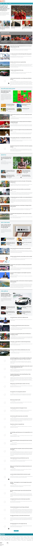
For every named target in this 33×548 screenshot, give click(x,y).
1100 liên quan (14, 198)
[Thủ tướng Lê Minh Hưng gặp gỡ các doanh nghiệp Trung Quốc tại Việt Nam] (5, 275)
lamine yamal (30, 539)
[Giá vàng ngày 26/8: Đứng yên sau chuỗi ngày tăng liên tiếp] (3, 105)
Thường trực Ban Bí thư (23, 540)
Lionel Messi (7, 537)
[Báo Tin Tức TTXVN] (0, 11)
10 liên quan (27, 244)
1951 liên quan (14, 191)
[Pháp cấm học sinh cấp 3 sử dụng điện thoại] (5, 427)
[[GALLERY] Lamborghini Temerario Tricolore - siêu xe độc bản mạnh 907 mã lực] (22, 299)
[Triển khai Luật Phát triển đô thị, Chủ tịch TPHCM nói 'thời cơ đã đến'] (5, 259)
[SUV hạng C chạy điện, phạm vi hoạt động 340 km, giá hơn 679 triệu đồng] (19, 312)
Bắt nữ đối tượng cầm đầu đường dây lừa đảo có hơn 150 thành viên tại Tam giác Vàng (5, 28)
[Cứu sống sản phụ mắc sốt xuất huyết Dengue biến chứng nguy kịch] (5, 57)
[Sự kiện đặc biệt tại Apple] (19, 109)
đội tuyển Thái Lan (18, 537)
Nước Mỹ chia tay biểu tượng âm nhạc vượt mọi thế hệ (19, 416)
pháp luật (4, 537)
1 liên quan (26, 173)
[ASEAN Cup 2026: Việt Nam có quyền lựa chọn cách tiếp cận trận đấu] (16, 37)
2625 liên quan (15, 442)
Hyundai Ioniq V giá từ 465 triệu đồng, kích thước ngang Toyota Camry (10, 307)
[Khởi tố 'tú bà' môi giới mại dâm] (5, 402)
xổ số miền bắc (22, 538)
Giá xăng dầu (28, 536)
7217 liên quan (5, 93)
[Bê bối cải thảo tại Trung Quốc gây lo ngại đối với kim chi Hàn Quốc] (3, 109)
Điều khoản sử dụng (2, 544)
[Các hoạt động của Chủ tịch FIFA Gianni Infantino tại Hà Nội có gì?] (6, 37)
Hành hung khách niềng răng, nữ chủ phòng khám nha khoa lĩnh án (20, 137)
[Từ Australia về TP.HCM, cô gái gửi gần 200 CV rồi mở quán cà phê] (3, 171)
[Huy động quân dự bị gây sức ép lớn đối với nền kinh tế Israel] (5, 518)
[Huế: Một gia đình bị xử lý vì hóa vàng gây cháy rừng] (5, 526)
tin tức (11, 536)
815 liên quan (15, 71)
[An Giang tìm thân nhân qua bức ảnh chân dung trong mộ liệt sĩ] (5, 502)
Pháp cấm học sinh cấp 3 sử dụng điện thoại (17, 424)
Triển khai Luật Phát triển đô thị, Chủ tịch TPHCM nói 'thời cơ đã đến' (21, 256)
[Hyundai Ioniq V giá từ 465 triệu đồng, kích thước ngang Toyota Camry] (3, 308)
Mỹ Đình (22, 537)
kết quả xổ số (8, 536)
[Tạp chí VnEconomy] (1, 93)
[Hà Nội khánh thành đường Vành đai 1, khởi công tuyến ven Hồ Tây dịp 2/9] (5, 216)
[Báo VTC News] (11, 434)
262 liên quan (15, 257)
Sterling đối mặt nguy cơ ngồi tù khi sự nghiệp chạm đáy (19, 317)
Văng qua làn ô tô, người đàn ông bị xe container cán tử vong (19, 383)
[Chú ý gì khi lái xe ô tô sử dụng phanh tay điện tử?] (5, 394)
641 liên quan (14, 63)
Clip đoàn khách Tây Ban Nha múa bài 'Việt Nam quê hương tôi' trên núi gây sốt (10, 176)
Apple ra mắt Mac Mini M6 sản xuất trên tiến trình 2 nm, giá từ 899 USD (6, 226)
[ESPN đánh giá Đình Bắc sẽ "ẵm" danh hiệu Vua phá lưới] (26, 37)
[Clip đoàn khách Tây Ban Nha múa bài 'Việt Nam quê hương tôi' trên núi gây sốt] (3, 176)
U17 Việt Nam (22, 539)
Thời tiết (5, 538)
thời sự (25, 539)
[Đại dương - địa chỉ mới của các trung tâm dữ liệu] (5, 65)
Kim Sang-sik (14, 536)
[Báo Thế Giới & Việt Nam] (6, 314)
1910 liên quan (16, 508)
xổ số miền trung (25, 537)
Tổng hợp (7, 543)
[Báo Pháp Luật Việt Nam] (11, 425)
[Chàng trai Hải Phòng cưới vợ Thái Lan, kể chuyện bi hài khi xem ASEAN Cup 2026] (19, 171)
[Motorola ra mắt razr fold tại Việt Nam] (19, 243)
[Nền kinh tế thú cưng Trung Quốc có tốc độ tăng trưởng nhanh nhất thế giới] (5, 267)
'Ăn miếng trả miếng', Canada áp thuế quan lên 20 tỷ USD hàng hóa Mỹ (27, 28)
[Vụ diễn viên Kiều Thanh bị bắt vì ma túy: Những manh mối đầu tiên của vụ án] (5, 81)
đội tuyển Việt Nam (9, 538)
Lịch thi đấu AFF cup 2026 (27, 538)
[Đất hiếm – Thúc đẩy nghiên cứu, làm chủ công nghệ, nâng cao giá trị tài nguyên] (5, 485)
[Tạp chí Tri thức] (22, 109)
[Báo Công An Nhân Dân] (11, 508)
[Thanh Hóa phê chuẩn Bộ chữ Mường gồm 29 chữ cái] (5, 411)
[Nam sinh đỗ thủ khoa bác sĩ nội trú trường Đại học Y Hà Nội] (22, 163)
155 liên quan (15, 368)
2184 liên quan (15, 434)
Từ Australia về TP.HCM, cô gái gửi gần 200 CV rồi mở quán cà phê (10, 171)
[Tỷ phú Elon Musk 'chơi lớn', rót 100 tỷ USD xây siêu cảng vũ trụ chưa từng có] (3, 243)
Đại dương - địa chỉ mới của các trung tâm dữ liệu (18, 62)
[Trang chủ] (2, 1)
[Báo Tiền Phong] (11, 80)
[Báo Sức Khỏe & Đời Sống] (11, 442)
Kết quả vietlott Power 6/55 (14, 540)
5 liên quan (10, 111)
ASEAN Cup (29, 537)
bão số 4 (3, 540)
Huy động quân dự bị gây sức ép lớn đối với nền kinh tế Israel (20, 515)
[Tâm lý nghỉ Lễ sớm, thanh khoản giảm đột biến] (22, 96)
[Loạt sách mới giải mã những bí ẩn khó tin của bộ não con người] (5, 477)
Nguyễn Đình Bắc (21, 536)
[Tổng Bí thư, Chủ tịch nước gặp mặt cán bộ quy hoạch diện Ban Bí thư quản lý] (5, 132)
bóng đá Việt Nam (14, 537)
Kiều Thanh (32, 537)
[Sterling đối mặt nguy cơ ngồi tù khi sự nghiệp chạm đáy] (5, 320)
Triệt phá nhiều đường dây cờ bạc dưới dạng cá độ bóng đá (19, 507)
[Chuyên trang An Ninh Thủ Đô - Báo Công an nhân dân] (10, 191)
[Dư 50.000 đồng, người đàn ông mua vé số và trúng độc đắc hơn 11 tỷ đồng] (5, 435)
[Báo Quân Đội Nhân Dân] (11, 376)
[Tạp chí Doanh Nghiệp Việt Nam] (23, 314)
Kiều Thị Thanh (1, 538)
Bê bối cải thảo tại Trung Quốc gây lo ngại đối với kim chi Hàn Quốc (10, 109)
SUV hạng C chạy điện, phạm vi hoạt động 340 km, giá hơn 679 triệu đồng (26, 312)
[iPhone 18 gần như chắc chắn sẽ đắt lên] (19, 239)
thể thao (5, 536)
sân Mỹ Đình (17, 536)
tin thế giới (14, 539)
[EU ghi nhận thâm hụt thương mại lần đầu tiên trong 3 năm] (5, 461)
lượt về (12, 539)
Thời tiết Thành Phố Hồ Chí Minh (16, 538)
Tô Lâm (27, 539)
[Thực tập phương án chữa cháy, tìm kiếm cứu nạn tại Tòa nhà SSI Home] (5, 192)
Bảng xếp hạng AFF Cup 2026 (7, 540)
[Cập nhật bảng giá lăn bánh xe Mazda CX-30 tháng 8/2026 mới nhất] (3, 312)
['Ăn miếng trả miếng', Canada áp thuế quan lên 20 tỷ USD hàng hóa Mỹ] (27, 23)
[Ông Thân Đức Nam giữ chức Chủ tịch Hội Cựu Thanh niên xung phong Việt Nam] (5, 148)
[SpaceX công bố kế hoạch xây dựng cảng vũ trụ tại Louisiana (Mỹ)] (5, 251)
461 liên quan (5, 11)
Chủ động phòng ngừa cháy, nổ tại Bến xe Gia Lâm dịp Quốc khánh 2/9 (21, 197)
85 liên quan (15, 80)
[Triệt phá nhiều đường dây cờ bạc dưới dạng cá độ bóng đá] (5, 510)
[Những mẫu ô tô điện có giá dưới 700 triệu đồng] (19, 308)
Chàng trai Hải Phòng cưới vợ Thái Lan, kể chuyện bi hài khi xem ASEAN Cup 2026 (26, 171)
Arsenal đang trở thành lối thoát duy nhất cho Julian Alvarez (19, 325)
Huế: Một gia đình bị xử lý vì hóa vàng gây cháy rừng (18, 523)
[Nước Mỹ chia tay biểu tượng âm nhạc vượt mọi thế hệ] (5, 419)
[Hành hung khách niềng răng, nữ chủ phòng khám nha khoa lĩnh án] (5, 140)
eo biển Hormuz (19, 540)
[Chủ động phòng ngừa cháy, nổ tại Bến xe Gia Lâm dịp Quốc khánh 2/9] (5, 200)
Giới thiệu (1, 543)
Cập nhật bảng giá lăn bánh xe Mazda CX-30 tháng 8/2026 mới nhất (10, 312)
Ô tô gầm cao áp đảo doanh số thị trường (16, 70)
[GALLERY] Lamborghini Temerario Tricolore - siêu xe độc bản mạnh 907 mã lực (6, 294)
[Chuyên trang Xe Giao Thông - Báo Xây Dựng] (11, 71)
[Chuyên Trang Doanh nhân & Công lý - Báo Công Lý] (1, 228)
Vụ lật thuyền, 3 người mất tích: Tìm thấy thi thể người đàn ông (20, 341)
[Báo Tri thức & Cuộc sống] (2, 297)
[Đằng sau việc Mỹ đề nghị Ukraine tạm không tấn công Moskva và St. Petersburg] (5, 469)
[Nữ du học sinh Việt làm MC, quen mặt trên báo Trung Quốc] (19, 176)
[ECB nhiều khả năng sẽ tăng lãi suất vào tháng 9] (19, 105)
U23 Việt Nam (1, 539)
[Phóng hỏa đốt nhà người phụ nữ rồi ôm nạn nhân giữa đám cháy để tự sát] (5, 117)
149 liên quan (15, 484)
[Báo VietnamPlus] (23, 106)
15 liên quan (15, 417)
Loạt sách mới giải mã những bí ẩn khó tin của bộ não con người (20, 474)
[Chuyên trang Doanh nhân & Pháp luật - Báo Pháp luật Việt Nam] (23, 244)
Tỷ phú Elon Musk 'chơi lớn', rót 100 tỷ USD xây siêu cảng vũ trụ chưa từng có (10, 243)
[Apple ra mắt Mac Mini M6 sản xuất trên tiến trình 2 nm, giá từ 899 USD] (22, 230)
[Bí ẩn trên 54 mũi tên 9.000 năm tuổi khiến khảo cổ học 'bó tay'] (5, 352)
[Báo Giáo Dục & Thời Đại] (10, 500)
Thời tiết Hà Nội (18, 539)
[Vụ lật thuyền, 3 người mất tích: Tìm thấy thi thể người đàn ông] (5, 344)
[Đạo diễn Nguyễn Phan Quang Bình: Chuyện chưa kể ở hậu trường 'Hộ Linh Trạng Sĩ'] (5, 451)
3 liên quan (10, 314)
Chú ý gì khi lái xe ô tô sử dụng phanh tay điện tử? (18, 391)
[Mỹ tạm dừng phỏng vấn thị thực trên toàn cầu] (16, 23)
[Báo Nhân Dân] (7, 106)
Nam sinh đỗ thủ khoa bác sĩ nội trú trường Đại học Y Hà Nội (6, 158)
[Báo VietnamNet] (23, 173)
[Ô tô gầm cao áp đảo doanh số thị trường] (5, 73)
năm (0, 540)
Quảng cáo (1, 545)
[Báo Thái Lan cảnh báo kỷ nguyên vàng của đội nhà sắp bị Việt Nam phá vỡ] (5, 493)
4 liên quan (11, 245)
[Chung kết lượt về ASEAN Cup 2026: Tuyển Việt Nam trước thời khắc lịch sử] (21, 12)
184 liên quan (15, 326)
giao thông (25, 536)
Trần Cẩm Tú (10, 537)
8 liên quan (6, 228)
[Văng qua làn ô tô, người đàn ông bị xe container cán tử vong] (5, 386)
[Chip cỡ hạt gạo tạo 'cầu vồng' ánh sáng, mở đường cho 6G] (3, 239)
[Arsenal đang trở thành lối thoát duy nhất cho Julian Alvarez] (5, 328)
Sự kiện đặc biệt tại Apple (25, 108)
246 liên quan (26, 109)
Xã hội (12, 538)
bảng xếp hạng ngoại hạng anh (7, 539)
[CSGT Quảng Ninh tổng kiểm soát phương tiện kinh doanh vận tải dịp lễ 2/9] (5, 443)
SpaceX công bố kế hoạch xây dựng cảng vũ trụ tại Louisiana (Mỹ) (20, 248)
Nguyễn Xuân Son (2, 536)
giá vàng (1, 537)
